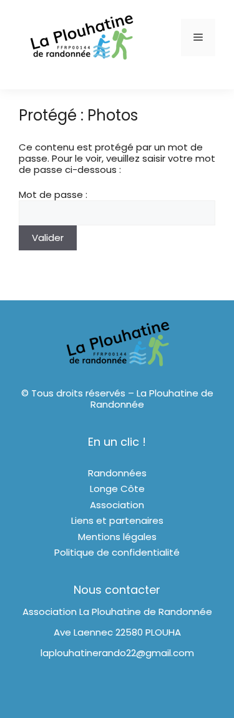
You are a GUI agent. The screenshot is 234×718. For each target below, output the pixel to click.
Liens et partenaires (117, 520)
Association (117, 504)
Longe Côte (117, 488)
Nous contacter (117, 590)
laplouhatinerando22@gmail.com (117, 652)
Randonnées (117, 472)
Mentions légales (117, 536)
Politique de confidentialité (117, 552)
